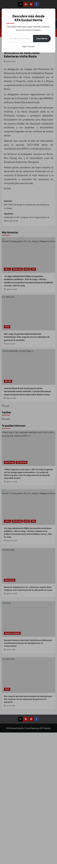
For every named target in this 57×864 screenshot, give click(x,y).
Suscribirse (41, 38)
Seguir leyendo (28, 46)
